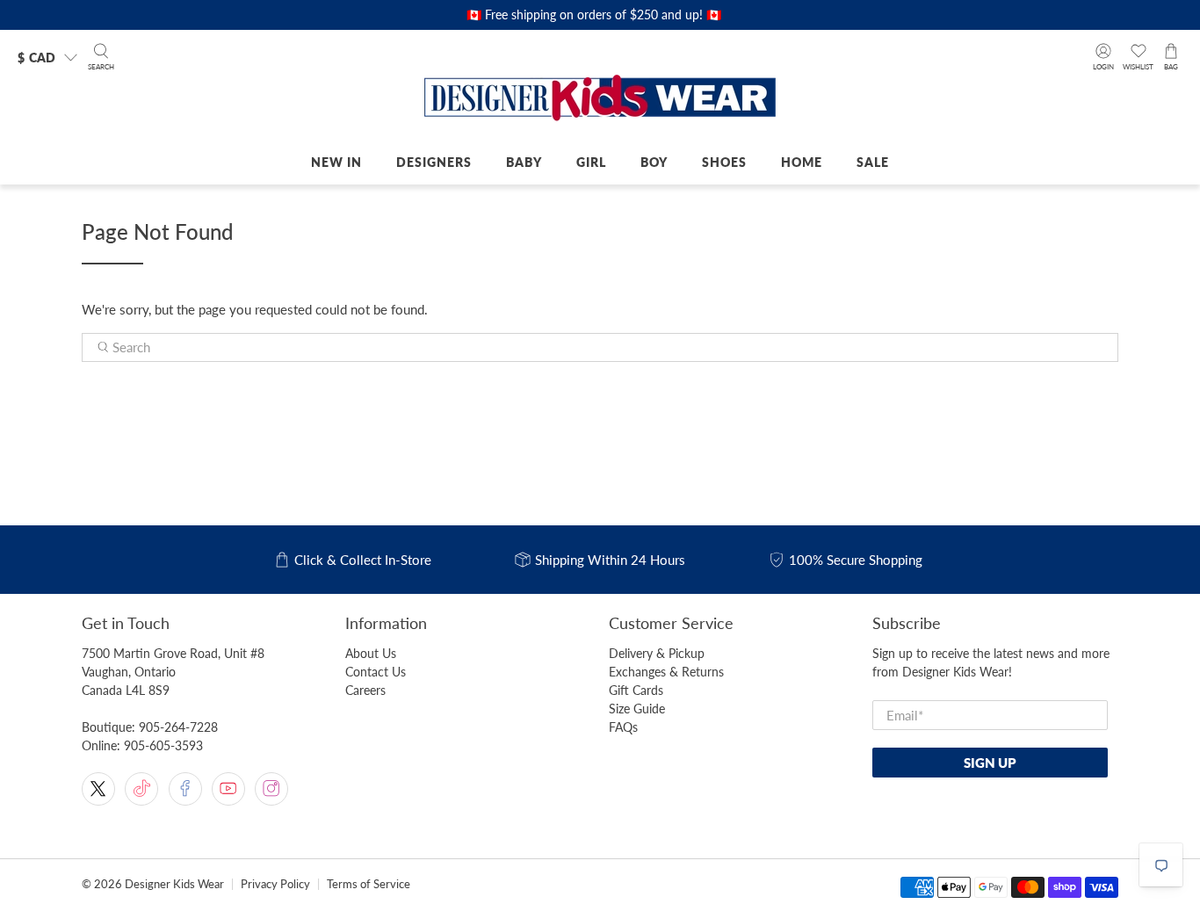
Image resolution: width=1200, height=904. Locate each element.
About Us (370, 653)
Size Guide (637, 708)
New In (336, 162)
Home (801, 162)
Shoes (724, 162)
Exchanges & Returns (666, 671)
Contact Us (375, 671)
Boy (654, 162)
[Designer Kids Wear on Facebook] (185, 789)
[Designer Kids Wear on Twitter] (98, 789)
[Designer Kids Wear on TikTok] (141, 789)
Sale (873, 162)
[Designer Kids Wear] (600, 99)
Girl (591, 162)
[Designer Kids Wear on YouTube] (228, 789)
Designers (434, 162)
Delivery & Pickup (657, 653)
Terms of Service (368, 884)
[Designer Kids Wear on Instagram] (271, 789)
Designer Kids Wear (174, 884)
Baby (524, 162)
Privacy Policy (275, 884)
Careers (365, 690)
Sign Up (990, 762)
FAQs (623, 727)
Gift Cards (636, 690)
